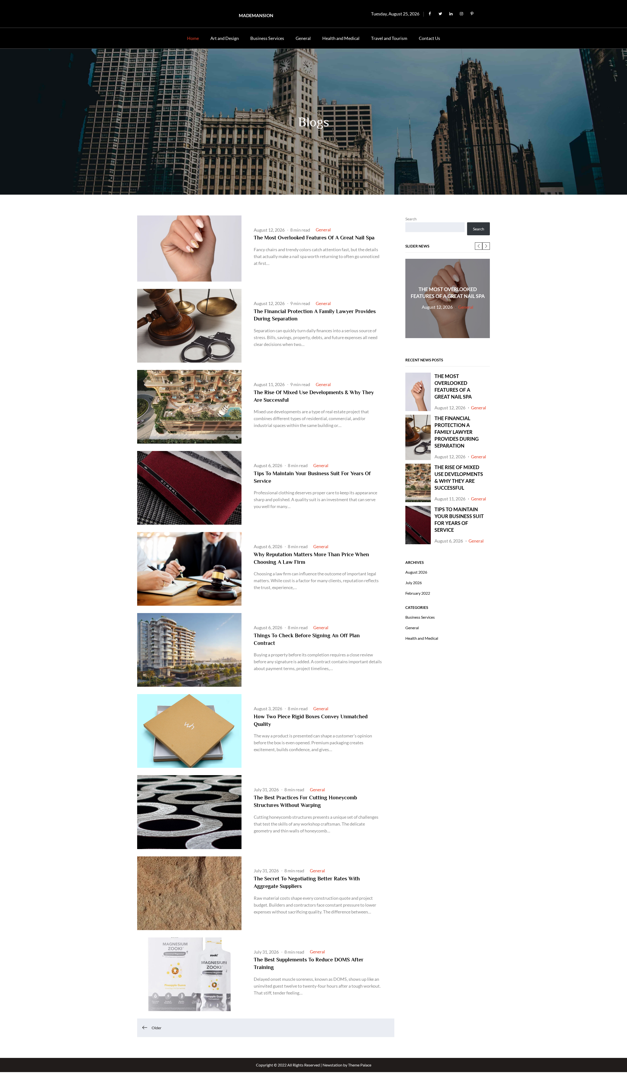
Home (193, 38)
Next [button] (486, 246)
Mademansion (256, 15)
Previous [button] (478, 246)
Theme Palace (359, 1065)
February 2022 (417, 593)
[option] (447, 298)
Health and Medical (341, 38)
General (303, 38)
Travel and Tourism (389, 38)
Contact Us (429, 38)
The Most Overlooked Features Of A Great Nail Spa (314, 238)
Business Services (267, 38)
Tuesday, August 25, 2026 (395, 13)
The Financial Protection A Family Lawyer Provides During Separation (456, 432)
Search (411, 218)
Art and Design (224, 38)
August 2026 (416, 572)
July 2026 (413, 582)
